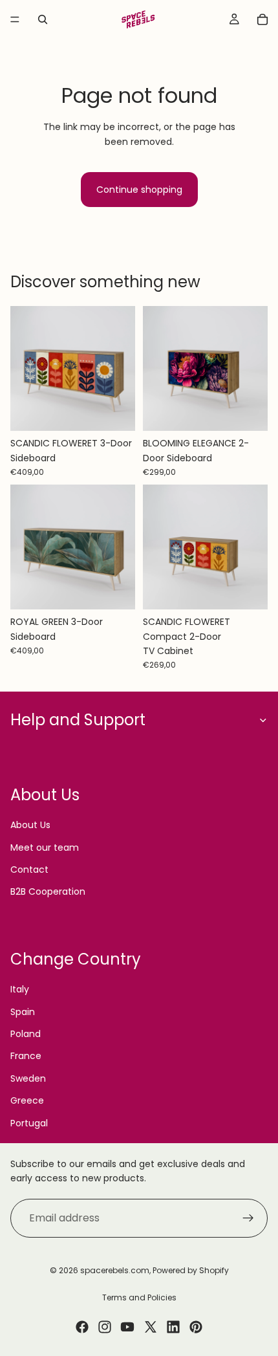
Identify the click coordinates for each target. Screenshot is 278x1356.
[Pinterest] (196, 1327)
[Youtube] (127, 1327)
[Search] (42, 19)
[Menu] (15, 19)
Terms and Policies (139, 1297)
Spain (22, 1011)
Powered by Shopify (191, 1270)
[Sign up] (248, 1218)
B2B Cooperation (47, 891)
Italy (19, 989)
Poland (25, 1033)
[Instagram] (104, 1327)
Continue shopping (139, 189)
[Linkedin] (173, 1327)
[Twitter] (150, 1327)
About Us (30, 824)
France (25, 1055)
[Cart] (262, 19)
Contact (29, 869)
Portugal (29, 1123)
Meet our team (44, 847)
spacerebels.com (114, 1270)
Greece (27, 1100)
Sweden (28, 1078)
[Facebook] (82, 1327)
